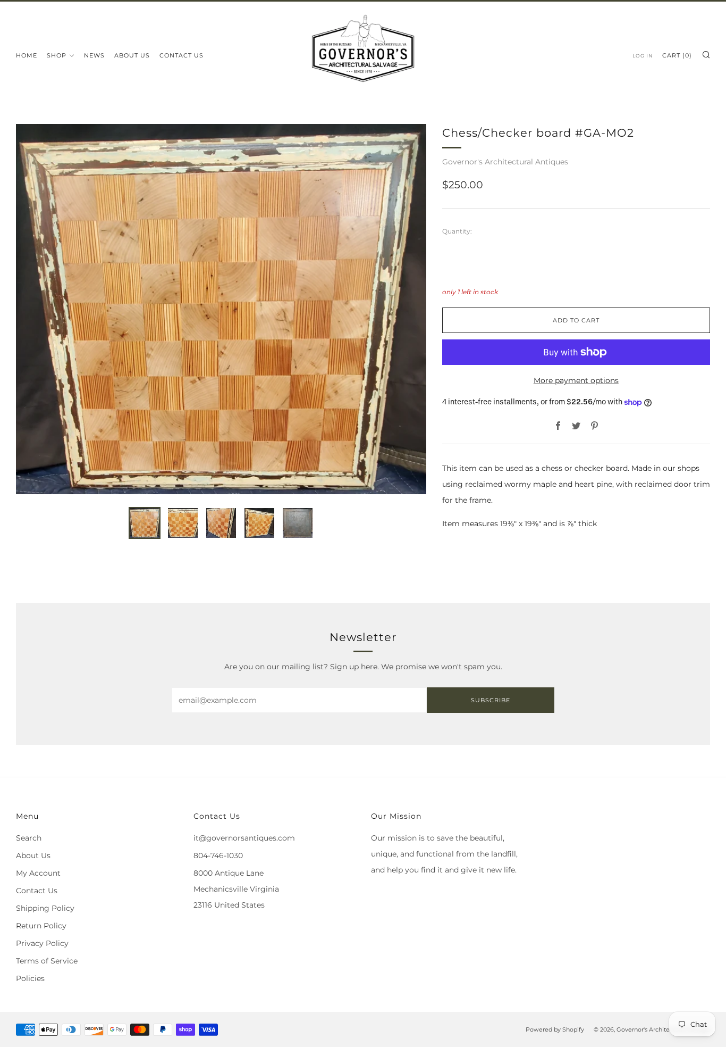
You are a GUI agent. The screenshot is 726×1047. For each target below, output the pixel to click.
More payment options (576, 380)
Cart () (677, 55)
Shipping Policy (45, 908)
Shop (56, 55)
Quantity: (457, 231)
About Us (132, 55)
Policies (30, 978)
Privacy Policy (42, 943)
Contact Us (181, 55)
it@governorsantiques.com (244, 838)
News (94, 55)
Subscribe (490, 700)
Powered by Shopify (555, 1029)
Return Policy (41, 925)
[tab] (145, 523)
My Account (38, 873)
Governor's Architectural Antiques (505, 162)
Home (26, 55)
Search (28, 838)
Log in (642, 56)
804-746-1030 (218, 855)
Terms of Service (47, 961)
